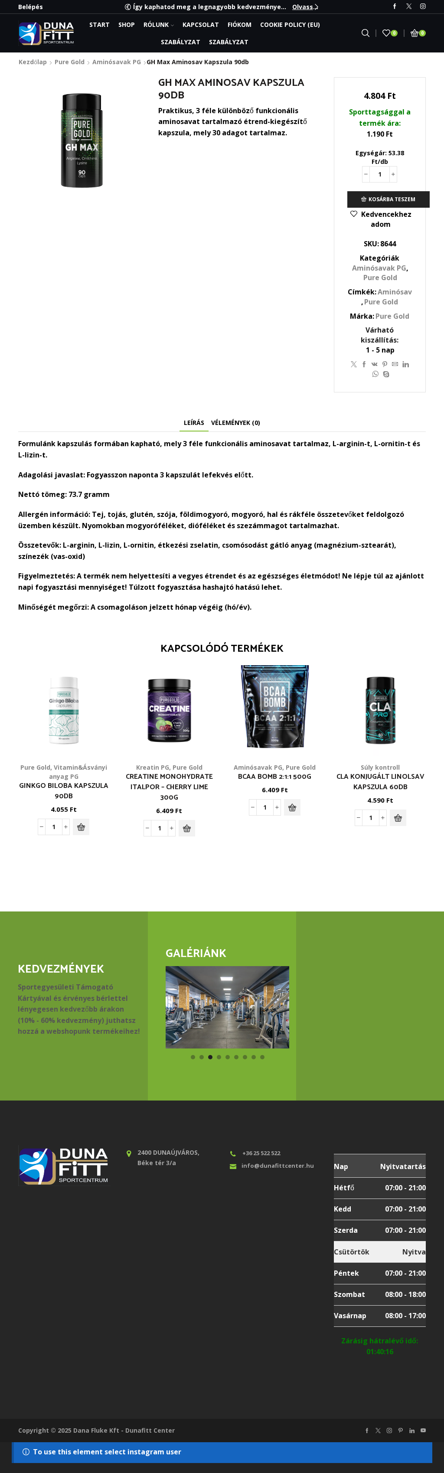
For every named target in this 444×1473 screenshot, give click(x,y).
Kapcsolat (201, 24)
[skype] (385, 374)
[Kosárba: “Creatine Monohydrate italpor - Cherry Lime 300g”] (187, 828)
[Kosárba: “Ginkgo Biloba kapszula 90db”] (81, 827)
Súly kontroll (380, 767)
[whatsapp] (375, 374)
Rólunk (156, 24)
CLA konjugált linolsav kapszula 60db (380, 782)
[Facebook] (395, 6)
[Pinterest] (385, 364)
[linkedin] (405, 364)
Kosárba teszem (392, 199)
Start (99, 24)
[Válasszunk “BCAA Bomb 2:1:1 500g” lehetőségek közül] (292, 807)
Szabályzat (180, 42)
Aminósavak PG (116, 62)
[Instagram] (423, 6)
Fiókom (239, 24)
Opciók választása (303, 718)
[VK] (374, 364)
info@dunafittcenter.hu (278, 1165)
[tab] (194, 422)
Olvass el (306, 7)
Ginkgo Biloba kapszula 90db (63, 791)
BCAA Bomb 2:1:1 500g (274, 777)
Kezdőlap (33, 62)
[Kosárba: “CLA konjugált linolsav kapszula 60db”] (398, 818)
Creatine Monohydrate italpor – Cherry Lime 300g (169, 787)
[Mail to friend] (395, 364)
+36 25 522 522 (261, 1153)
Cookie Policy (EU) (290, 24)
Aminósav (395, 292)
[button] (128, 6)
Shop (126, 24)
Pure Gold (70, 62)
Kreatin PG (152, 767)
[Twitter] (409, 6)
